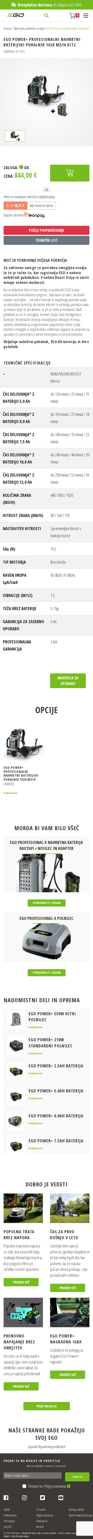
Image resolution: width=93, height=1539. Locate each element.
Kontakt (40, 1527)
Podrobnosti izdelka (47, 903)
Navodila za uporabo (67, 680)
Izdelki (7, 1510)
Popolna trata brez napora (19, 1234)
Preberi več (21, 1282)
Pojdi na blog (47, 1406)
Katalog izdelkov (76, 1510)
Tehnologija (9, 1521)
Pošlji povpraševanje (46, 230)
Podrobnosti (10, 793)
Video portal (41, 1521)
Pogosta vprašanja (44, 1515)
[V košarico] (69, 173)
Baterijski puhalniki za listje (29, 28)
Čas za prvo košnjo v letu (64, 1234)
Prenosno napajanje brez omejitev (19, 1342)
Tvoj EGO (7, 1527)
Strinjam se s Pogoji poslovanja (47, 1486)
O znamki (41, 1510)
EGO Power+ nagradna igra (66, 1339)
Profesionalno (10, 1515)
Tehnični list (47, 240)
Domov (8, 28)
